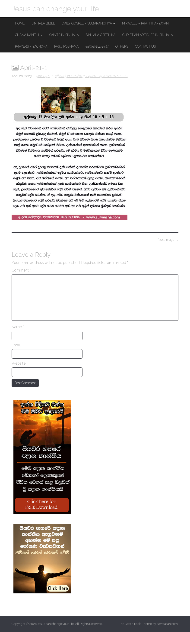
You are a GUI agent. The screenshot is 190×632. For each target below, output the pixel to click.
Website (18, 363)
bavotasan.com (167, 624)
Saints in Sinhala (64, 35)
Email (17, 345)
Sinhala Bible (43, 23)
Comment (21, 270)
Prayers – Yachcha (31, 46)
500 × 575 (43, 76)
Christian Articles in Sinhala (147, 35)
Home (20, 23)
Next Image (168, 239)
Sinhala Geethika (100, 35)
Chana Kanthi (27, 35)
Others (121, 46)
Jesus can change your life (55, 8)
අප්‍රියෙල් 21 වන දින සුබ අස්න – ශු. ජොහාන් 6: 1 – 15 (91, 76)
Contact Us (145, 46)
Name (18, 327)
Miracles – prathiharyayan (145, 23)
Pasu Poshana (66, 46)
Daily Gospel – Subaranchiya (87, 23)
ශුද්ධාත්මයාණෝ (97, 46)
